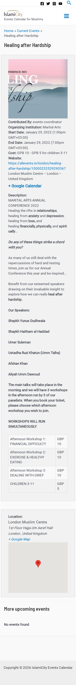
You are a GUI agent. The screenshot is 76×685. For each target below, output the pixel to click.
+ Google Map (19, 539)
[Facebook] (42, 3)
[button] (38, 563)
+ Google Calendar (25, 185)
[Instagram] (54, 3)
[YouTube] (60, 3)
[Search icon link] (69, 3)
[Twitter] (48, 3)
